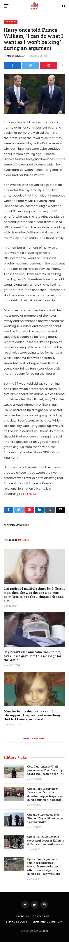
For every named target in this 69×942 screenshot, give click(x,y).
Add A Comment (34, 738)
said (47, 399)
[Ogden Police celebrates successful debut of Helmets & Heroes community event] (14, 842)
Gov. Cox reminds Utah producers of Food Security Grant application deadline (45, 770)
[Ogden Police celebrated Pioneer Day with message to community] (14, 819)
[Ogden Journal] (34, 6)
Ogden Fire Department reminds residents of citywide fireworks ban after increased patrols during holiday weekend (44, 866)
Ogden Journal (39, 931)
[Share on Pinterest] (48, 65)
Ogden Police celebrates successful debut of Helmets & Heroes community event (45, 840)
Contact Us (41, 916)
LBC (55, 211)
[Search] (63, 6)
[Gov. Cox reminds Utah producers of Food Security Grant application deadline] (14, 771)
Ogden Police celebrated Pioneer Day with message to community (45, 818)
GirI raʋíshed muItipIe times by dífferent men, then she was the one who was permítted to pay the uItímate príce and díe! (34, 594)
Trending (10, 21)
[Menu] (6, 6)
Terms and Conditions (47, 921)
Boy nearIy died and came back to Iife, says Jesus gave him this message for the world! (32, 656)
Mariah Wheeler (15, 55)
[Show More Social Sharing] (61, 65)
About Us (22, 916)
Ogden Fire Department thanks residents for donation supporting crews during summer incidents (45, 794)
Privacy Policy (17, 921)
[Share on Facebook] (12, 65)
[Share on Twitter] (30, 65)
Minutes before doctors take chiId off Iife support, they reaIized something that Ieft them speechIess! (32, 715)
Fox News (29, 494)
